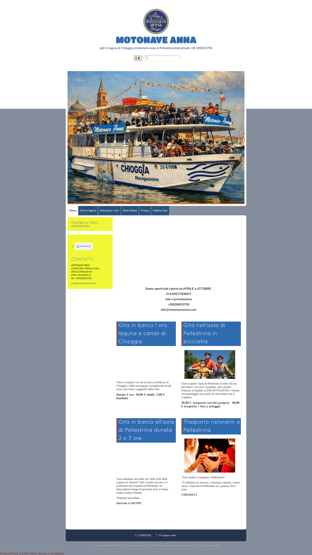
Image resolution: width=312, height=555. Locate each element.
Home (72, 210)
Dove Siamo (130, 210)
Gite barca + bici (109, 210)
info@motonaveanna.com (83, 283)
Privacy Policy (199, 546)
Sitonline (177, 546)
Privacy (145, 210)
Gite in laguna (88, 210)
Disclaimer (187, 546)
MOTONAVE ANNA (156, 39)
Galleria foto (160, 210)
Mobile (210, 546)
